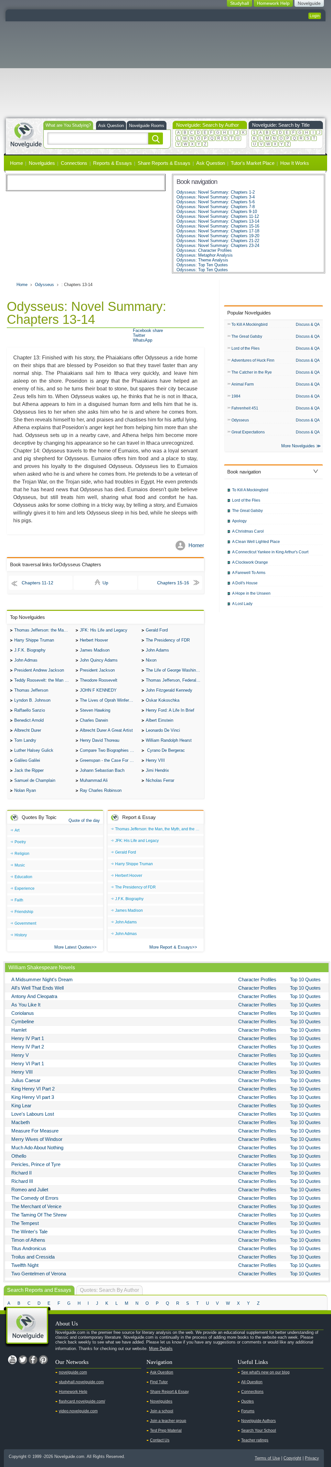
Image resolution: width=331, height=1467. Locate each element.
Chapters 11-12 (37, 582)
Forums (247, 1411)
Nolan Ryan (25, 790)
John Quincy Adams (99, 660)
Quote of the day (84, 820)
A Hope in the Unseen (251, 593)
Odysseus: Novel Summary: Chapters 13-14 (217, 221)
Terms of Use (267, 1458)
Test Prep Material (166, 1430)
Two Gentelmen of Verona (38, 1273)
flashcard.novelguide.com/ (82, 1401)
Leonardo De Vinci (163, 730)
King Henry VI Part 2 (33, 1088)
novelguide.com (73, 1372)
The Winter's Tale (29, 1231)
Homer (196, 545)
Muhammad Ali (94, 780)
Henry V (20, 1055)
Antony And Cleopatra (34, 996)
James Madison (95, 650)
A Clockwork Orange (250, 562)
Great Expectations (248, 432)
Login (315, 16)
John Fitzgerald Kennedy (169, 690)
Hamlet (19, 1030)
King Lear (21, 1105)
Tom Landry (25, 740)
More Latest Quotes (72, 947)
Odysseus (44, 284)
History (21, 935)
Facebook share (148, 330)
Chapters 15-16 (173, 582)
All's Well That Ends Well (37, 988)
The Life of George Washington (175, 670)
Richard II (21, 1172)
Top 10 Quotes (305, 979)
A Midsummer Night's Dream (42, 979)
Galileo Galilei (27, 760)
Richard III (22, 1181)
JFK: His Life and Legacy (103, 630)
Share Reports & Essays (164, 163)
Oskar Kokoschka (162, 700)
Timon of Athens (28, 1240)
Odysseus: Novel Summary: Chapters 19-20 (217, 235)
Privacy (312, 1458)
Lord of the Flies (245, 348)
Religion (22, 853)
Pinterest (43, 1359)
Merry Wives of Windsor (36, 1139)
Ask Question (111, 125)
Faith (19, 900)
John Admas (25, 660)
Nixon (151, 660)
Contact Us (159, 1440)
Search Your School (258, 1430)
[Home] (26, 134)
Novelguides (42, 163)
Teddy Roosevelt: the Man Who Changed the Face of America (43, 680)
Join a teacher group (168, 1421)
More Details (161, 1348)
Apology (239, 521)
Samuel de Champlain (34, 780)
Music (20, 865)
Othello (18, 1156)
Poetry (20, 842)
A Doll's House (245, 583)
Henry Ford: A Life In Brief (170, 710)
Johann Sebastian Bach (102, 770)
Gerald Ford (157, 630)
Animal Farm (242, 384)
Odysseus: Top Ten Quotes (202, 264)
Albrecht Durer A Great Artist (106, 730)
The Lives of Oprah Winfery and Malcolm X (109, 700)
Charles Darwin (94, 720)
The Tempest (25, 1223)
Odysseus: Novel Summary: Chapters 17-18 (217, 231)
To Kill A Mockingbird (249, 324)
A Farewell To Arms (248, 572)
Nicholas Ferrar (160, 780)
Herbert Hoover (94, 640)
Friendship (24, 911)
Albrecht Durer (27, 730)
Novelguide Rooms (146, 125)
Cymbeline (22, 1021)
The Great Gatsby (246, 336)
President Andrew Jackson (39, 670)
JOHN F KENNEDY (98, 690)
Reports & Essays (112, 163)
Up (105, 582)
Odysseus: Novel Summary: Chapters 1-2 (215, 192)
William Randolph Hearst (169, 740)
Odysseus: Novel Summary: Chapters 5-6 (215, 201)
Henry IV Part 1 (27, 1038)
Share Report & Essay (169, 1391)
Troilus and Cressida (33, 1257)
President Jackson (97, 670)
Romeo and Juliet (29, 1189)
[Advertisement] (165, 70)
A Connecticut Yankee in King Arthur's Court (270, 552)
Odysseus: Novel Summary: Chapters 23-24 (217, 245)
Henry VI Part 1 (27, 1063)
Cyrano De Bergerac (165, 750)
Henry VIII (155, 760)
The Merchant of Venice (36, 1206)
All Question (251, 1382)
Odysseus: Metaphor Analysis (204, 255)
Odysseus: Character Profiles (204, 250)
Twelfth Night (24, 1265)
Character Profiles (257, 979)
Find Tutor (159, 1382)
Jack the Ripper (29, 770)
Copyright (292, 1458)
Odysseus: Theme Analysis (202, 260)
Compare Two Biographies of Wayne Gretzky (109, 750)
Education (23, 877)
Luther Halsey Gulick (33, 750)
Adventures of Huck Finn (252, 360)
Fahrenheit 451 (244, 408)
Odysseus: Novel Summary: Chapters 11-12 (217, 216)
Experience (25, 888)
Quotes (247, 1401)
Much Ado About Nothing (37, 1147)
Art (17, 830)
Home (16, 163)
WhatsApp (142, 340)
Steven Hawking (95, 710)
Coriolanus (22, 1013)
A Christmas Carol (248, 531)
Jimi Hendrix (157, 770)
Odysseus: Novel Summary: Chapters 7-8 (215, 206)
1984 (235, 396)
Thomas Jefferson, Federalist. (174, 680)
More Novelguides (298, 445)
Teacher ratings (254, 1440)
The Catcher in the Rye (251, 372)
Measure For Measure (35, 1130)
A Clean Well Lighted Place (256, 541)
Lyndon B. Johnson (32, 700)
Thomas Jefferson (31, 690)
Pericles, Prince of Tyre (35, 1164)
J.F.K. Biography (30, 650)
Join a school (161, 1411)
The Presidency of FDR (168, 640)
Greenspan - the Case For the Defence (109, 760)
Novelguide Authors (258, 1421)
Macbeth (20, 1122)
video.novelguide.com (78, 1411)
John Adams (157, 650)
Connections (74, 163)
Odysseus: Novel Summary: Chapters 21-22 (217, 240)
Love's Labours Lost (32, 1114)
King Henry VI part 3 (32, 1097)
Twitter (139, 335)
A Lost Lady (242, 603)
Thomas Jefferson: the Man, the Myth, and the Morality (43, 630)
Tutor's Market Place (252, 163)
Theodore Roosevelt (98, 680)
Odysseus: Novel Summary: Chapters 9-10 (216, 211)
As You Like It (25, 1004)
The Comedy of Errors (35, 1198)
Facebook (32, 1359)
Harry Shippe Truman (34, 640)
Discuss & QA (308, 324)
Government (25, 923)
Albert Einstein (159, 720)
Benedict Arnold (29, 720)
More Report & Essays (170, 947)
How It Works (294, 163)
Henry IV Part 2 (27, 1046)
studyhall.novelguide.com (81, 1382)
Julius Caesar (25, 1080)
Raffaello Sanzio (29, 710)
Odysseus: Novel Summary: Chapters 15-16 (217, 226)
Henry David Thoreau (99, 740)
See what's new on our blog (265, 1372)
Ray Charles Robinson (101, 790)
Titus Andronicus (28, 1248)
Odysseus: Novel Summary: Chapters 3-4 (215, 197)
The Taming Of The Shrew (39, 1214)
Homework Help (73, 1391)
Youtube (12, 1359)
